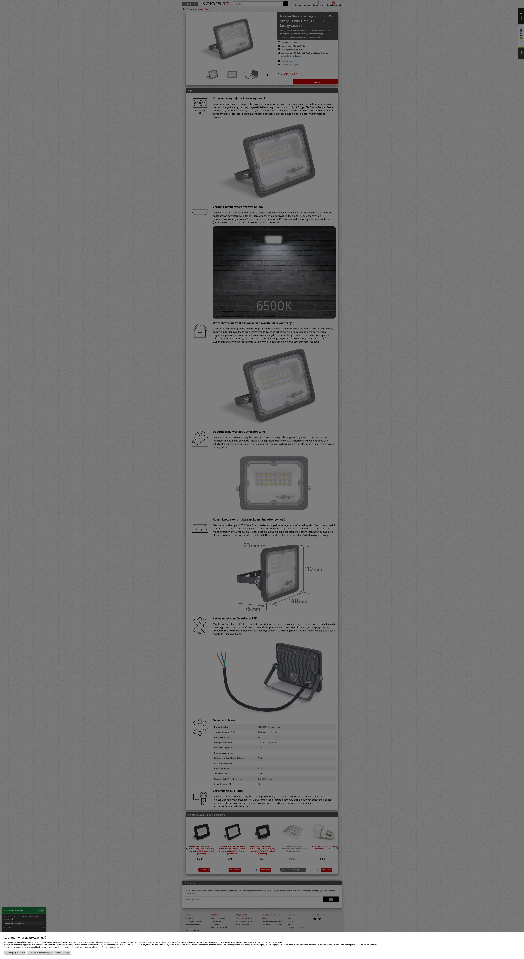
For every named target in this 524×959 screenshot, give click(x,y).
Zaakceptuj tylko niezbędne (40, 952)
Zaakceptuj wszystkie (15, 952)
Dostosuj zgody (62, 952)
